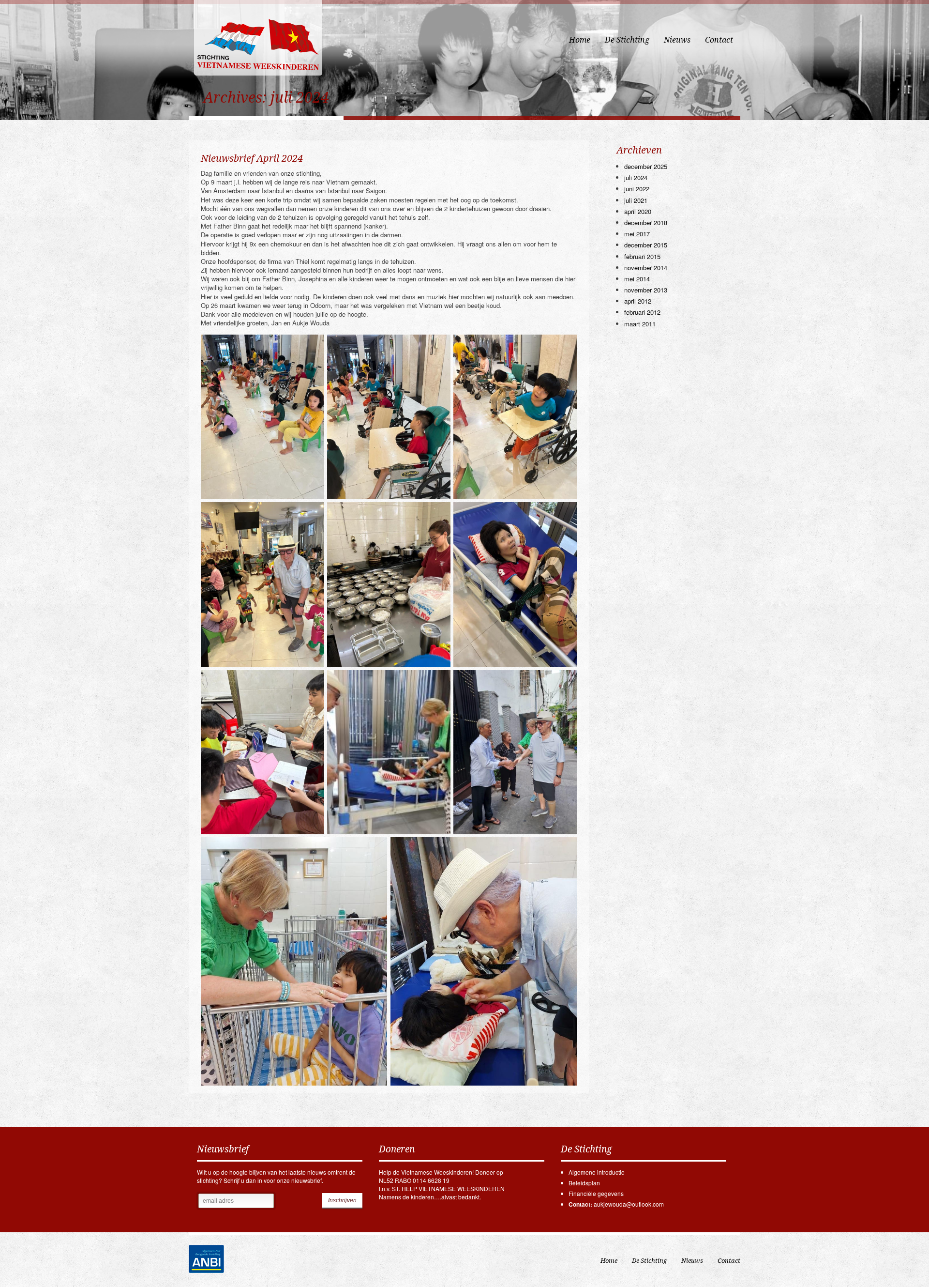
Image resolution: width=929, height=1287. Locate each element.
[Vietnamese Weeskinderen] (258, 43)
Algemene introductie (597, 1172)
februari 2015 (642, 256)
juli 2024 (635, 177)
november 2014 (645, 267)
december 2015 (645, 244)
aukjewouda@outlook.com (629, 1204)
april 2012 (637, 301)
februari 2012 (642, 312)
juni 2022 (636, 188)
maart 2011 (640, 323)
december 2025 (645, 166)
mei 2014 (637, 278)
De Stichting (627, 40)
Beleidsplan (584, 1183)
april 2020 (637, 211)
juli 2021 (635, 200)
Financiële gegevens (596, 1193)
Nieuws (677, 40)
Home (579, 40)
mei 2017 (637, 233)
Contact (719, 40)
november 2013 (645, 289)
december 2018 (645, 222)
